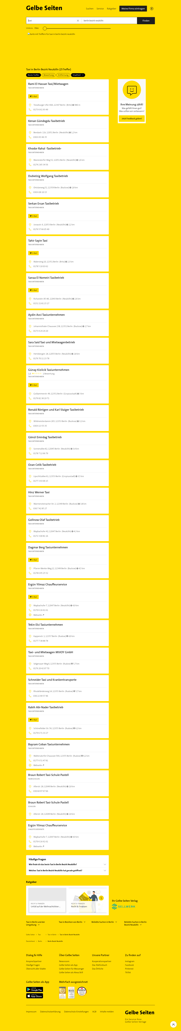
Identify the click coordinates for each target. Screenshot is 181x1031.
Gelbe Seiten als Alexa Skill (71, 972)
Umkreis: (32, 28)
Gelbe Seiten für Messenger (71, 968)
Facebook (129, 965)
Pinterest (129, 968)
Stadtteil (77, 75)
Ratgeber (111, 8)
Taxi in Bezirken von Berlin (70, 922)
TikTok (128, 972)
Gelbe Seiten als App (68, 965)
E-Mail (34, 96)
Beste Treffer (33, 75)
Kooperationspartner (101, 961)
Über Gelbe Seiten (69, 955)
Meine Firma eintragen (133, 8)
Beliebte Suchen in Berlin (103, 922)
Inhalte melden (107, 1011)
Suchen (89, 8)
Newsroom (64, 961)
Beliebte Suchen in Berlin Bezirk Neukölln (135, 923)
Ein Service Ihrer (135, 1020)
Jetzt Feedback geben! (132, 118)
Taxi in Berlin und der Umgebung (35, 923)
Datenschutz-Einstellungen (76, 1011)
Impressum (31, 1011)
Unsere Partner (100, 955)
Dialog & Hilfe (34, 955)
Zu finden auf (133, 955)
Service (100, 8)
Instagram (129, 961)
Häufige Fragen (33, 965)
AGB (94, 1011)
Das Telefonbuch (99, 965)
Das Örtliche (97, 968)
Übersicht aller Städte (36, 968)
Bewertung (49, 75)
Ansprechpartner (34, 961)
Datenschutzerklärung (50, 1011)
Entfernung (63, 75)
